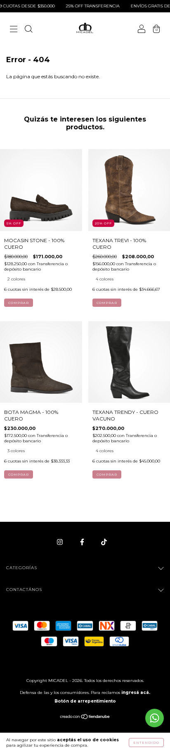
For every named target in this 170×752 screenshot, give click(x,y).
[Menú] (13, 30)
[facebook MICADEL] (83, 542)
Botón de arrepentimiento (85, 701)
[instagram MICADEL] (60, 542)
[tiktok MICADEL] (104, 542)
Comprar (18, 303)
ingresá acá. (135, 692)
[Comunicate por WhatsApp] (154, 718)
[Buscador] (28, 30)
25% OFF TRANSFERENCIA (86, 6)
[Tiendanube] (85, 718)
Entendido (146, 742)
